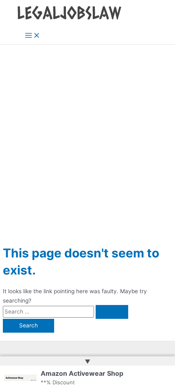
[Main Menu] (32, 36)
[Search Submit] (112, 312)
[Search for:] (65, 311)
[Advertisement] (87, 136)
